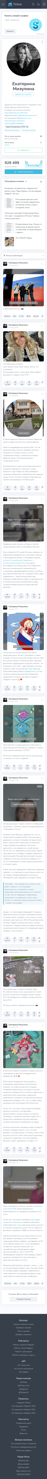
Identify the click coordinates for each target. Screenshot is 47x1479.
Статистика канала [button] (25, 171)
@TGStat (23, 1382)
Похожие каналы (29, 130)
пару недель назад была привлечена (21, 1221)
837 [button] (37, 1283)
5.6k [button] (34, 1150)
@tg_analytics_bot (23, 1471)
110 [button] (21, 597)
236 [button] (21, 940)
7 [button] (27, 597)
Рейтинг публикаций (23, 1351)
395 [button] (22, 384)
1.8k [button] (36, 316)
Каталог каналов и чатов (23, 1324)
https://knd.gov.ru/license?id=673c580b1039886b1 (15, 122)
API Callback (23, 1372)
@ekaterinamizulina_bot (27, 115)
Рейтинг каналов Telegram (23, 1344)
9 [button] (14, 1150)
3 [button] (14, 1015)
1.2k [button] (20, 768)
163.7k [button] (7, 940)
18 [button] (27, 689)
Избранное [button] (25, 150)
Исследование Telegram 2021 (23, 1409)
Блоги (7, 145)
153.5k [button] (7, 1150)
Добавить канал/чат (23, 1334)
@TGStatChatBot (23, 1474)
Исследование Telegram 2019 (23, 1406)
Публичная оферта (23, 1450)
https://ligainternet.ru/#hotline (16, 113)
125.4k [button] (7, 597)
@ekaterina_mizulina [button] (23, 94)
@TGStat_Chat (23, 1385)
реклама (41, 34)
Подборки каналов (23, 1327)
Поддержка (23, 1426)
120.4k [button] (7, 689)
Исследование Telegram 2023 (23, 1413)
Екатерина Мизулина (18, 263)
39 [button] (28, 1015)
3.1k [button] (36, 384)
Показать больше (24, 1299)
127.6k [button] (7, 384)
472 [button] (22, 316)
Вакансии (23, 1433)
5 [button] (15, 316)
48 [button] (29, 384)
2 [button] (14, 597)
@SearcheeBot (23, 1464)
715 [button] (34, 597)
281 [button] (20, 689)
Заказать (10, 31)
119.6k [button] (7, 768)
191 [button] (23, 1283)
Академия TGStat (23, 1402)
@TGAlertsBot (23, 1467)
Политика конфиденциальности (23, 1447)
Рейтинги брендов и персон (23, 1355)
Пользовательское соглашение (23, 1443)
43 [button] (29, 489)
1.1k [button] (20, 1150)
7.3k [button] (34, 768)
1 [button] (15, 489)
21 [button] (30, 1283)
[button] (44, 4)
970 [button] (34, 940)
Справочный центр (23, 1423)
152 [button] (21, 1015)
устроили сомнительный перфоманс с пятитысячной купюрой (18, 561)
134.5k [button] (7, 489)
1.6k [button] (34, 689)
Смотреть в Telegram (23, 525)
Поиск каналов (24, 1331)
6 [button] (15, 384)
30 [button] (29, 316)
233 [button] (27, 768)
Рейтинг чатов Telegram (23, 1348)
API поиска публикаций (23, 1368)
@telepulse (23, 1389)
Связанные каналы (12, 130)
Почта (23, 1430)
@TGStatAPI (23, 1392)
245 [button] (22, 489)
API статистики (23, 1365)
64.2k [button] (8, 316)
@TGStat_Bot (23, 1460)
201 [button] (27, 1150)
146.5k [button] (7, 1015)
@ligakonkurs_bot (24, 118)
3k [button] (34, 1015)
